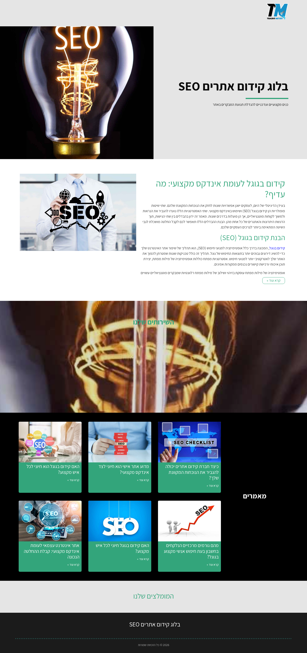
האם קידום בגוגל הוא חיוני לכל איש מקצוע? (53, 469)
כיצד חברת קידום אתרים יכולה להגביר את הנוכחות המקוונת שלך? (192, 472)
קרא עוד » (213, 486)
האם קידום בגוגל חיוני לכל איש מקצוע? (122, 548)
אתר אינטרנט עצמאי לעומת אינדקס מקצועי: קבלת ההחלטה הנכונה (51, 551)
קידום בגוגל (277, 248)
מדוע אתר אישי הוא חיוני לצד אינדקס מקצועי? (123, 469)
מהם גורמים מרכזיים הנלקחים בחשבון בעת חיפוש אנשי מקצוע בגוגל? (191, 551)
